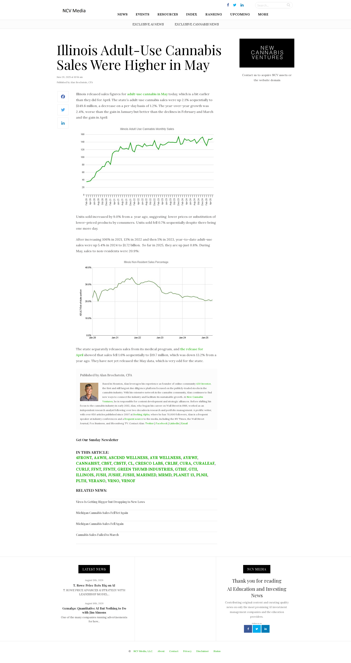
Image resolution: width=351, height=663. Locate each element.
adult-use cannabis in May (147, 94)
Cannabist (87, 463)
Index (191, 14)
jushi (128, 474)
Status (217, 651)
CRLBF (171, 463)
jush (101, 474)
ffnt (96, 469)
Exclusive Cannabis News (197, 24)
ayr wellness (165, 457)
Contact (173, 651)
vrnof (128, 480)
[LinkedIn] (63, 125)
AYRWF (190, 457)
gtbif (180, 469)
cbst (106, 463)
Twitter (149, 423)
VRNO (113, 480)
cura (185, 463)
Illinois (85, 474)
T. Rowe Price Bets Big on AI (94, 585)
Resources (167, 14)
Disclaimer (202, 651)
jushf (114, 474)
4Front (84, 457)
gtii (192, 469)
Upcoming (240, 14)
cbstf (120, 463)
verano (96, 480)
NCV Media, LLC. (143, 651)
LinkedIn (174, 423)
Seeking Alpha (141, 414)
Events (142, 14)
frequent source (134, 418)
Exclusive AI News (148, 24)
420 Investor (203, 383)
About (161, 651)
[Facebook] (63, 98)
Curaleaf (203, 463)
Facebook (161, 423)
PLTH (81, 480)
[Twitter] (63, 112)
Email (184, 423)
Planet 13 (183, 474)
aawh (100, 457)
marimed (146, 474)
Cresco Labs (149, 463)
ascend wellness (128, 457)
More (263, 14)
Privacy (187, 651)
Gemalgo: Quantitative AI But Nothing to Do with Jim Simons (94, 610)
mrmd (164, 474)
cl (130, 463)
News (122, 14)
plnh (201, 474)
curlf (82, 469)
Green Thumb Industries (145, 469)
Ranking (213, 14)
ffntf (109, 469)
